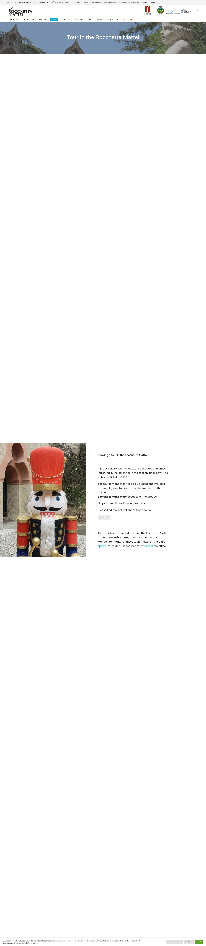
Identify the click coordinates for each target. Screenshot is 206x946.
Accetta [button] (199, 942)
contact (148, 546)
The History (28, 19)
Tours (54, 19)
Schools (66, 19)
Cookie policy (33, 943)
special (102, 546)
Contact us (112, 19)
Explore (42, 19)
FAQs (99, 19)
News (90, 19)
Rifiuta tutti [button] (189, 942)
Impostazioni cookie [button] (175, 942)
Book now (104, 517)
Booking (79, 19)
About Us (14, 19)
